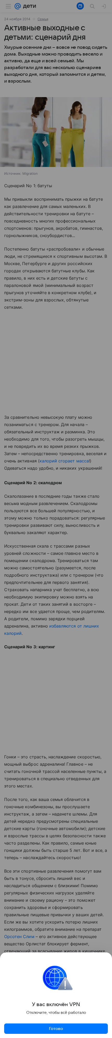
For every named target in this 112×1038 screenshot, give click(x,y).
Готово (56, 1028)
